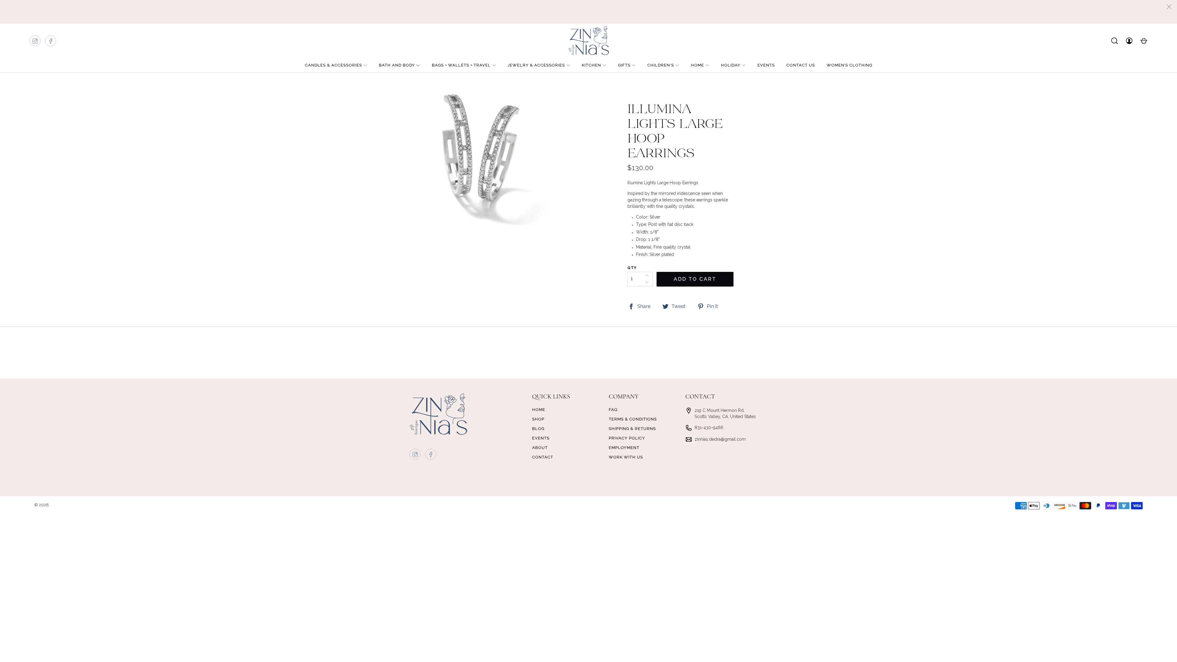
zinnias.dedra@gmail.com (720, 439)
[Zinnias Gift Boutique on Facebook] (50, 42)
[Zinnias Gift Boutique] (588, 40)
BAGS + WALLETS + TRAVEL (461, 65)
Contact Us (801, 65)
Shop (538, 419)
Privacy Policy (627, 438)
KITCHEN (591, 65)
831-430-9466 (709, 427)
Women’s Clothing (849, 65)
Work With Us (626, 457)
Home (697, 65)
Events (766, 65)
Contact (542, 457)
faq (613, 409)
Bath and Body (397, 65)
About (540, 447)
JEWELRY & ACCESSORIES (536, 65)
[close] (1169, 7)
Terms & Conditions (633, 419)
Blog (538, 428)
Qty (632, 268)
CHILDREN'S (660, 65)
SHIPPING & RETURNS (632, 428)
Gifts (624, 65)
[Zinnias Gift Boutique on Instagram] (35, 42)
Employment (624, 447)
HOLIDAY (731, 65)
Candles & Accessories (333, 65)
